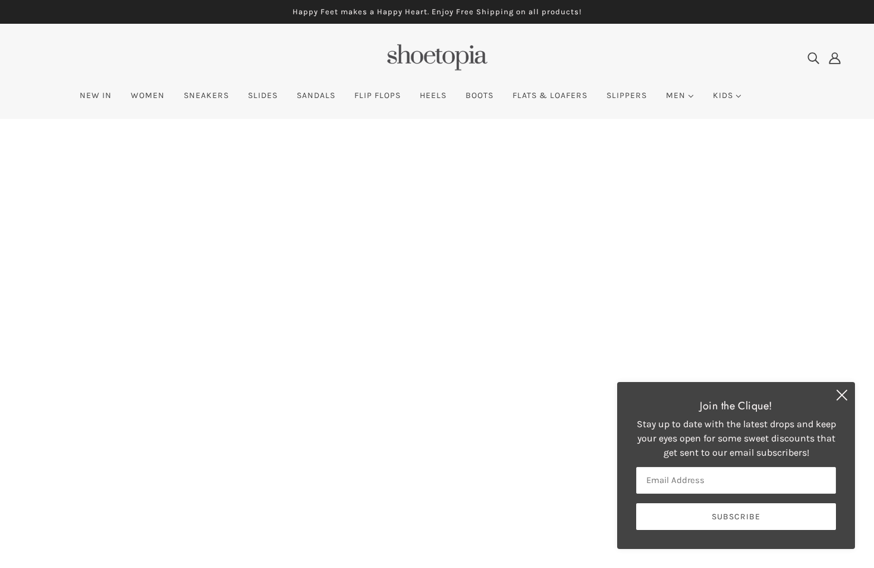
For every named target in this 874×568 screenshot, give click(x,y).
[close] (842, 395)
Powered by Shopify (79, 525)
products (539, 272)
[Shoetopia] (437, 68)
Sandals (407, 422)
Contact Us (414, 437)
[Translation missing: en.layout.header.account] (834, 58)
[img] (813, 58)
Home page (404, 272)
